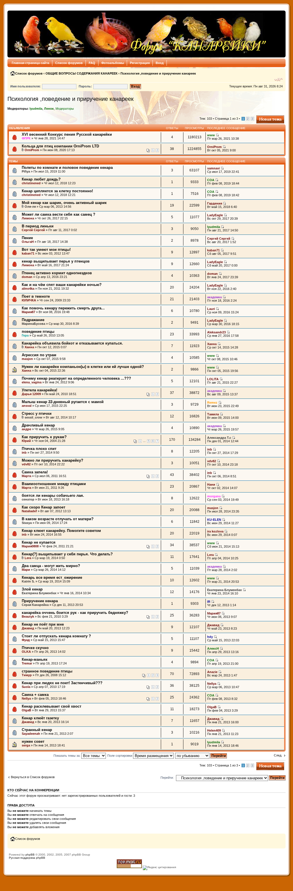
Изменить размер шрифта (278, 79)
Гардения (214, 203)
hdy (210, 636)
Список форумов (69, 63)
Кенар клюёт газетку (40, 718)
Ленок (49, 108)
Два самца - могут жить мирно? (51, 566)
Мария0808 (30, 546)
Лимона (28, 218)
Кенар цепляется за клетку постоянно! (57, 191)
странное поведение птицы (47, 671)
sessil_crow (33, 417)
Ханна (29, 347)
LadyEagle (215, 215)
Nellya (211, 683)
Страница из (226, 118)
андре (26, 429)
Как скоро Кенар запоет (43, 507)
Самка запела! (35, 472)
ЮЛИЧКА (29, 300)
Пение (27, 238)
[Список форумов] (138, 34)
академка (214, 297)
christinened (31, 183)
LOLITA (213, 379)
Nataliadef (29, 511)
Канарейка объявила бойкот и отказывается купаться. (72, 343)
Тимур (27, 675)
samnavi (213, 168)
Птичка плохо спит (39, 448)
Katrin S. (28, 581)
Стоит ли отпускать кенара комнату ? (56, 636)
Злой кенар (32, 589)
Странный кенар (37, 730)
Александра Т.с (219, 437)
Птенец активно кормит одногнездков (57, 273)
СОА (210, 180)
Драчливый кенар (38, 425)
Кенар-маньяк (34, 659)
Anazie (212, 672)
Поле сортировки (120, 755)
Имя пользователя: (25, 86)
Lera (28, 558)
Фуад (26, 640)
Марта (26, 476)
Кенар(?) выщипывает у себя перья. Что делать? (67, 554)
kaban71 (28, 253)
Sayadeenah (31, 733)
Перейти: (167, 777)
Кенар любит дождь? (41, 179)
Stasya (27, 522)
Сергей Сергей (33, 230)
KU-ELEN (214, 519)
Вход (160, 63)
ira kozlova (215, 531)
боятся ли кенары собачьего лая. (53, 495)
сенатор (28, 499)
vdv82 (26, 464)
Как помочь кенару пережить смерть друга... (63, 308)
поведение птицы (38, 331)
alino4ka (28, 288)
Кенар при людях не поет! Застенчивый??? (62, 683)
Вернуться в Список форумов (33, 777)
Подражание (33, 320)
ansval (26, 405)
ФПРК (26, 138)
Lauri (211, 309)
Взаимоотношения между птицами (54, 484)
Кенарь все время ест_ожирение (52, 577)
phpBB (30, 854)
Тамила (213, 414)
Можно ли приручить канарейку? (52, 460)
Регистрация (140, 63)
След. (278, 755)
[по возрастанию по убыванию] (201, 755)
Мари (26, 569)
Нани (211, 484)
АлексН (213, 648)
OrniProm (32, 150)
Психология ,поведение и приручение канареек (158, 73)
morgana (214, 496)
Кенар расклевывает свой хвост (51, 706)
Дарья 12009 (31, 394)
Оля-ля (30, 206)
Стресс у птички (37, 413)
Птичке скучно (35, 648)
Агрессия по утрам (39, 355)
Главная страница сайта (30, 63)
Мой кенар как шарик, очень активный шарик (64, 203)
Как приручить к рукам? (44, 437)
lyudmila (35, 108)
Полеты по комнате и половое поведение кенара (67, 167)
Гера (25, 335)
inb (24, 452)
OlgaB (26, 710)
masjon (27, 359)
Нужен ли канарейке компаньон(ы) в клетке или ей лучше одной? (83, 367)
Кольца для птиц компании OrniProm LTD (60, 146)
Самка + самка (35, 694)
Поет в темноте (36, 296)
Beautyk (28, 616)
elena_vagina (31, 382)
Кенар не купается (39, 542)
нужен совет (33, 741)
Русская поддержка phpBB (27, 857)
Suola (26, 686)
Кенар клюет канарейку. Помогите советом (61, 530)
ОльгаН (28, 241)
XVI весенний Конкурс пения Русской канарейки (67, 134)
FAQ (92, 63)
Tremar (27, 663)
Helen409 (214, 730)
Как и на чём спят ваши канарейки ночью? (62, 285)
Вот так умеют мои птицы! (46, 249)
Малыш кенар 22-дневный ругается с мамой (63, 402)
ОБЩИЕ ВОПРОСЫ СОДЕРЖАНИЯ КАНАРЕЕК (81, 73)
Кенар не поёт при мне (43, 624)
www (211, 135)
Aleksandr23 (216, 332)
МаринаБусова (33, 323)
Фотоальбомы (112, 63)
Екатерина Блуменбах (39, 593)
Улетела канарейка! (39, 390)
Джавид (28, 628)
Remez (212, 402)
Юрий (26, 441)
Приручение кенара (40, 601)
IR (208, 601)
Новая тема (265, 117)
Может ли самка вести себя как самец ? (58, 214)
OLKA (26, 651)
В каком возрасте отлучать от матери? (58, 519)
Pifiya (26, 171)
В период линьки (38, 226)
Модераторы (65, 108)
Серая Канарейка (35, 604)
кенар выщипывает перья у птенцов (56, 261)
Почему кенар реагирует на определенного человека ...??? (76, 378)
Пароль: (85, 86)
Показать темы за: (67, 755)
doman (27, 277)
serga (26, 745)
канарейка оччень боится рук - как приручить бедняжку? (75, 612)
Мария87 (28, 312)
